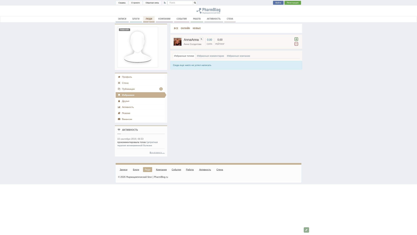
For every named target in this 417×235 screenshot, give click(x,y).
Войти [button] (278, 3)
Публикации (141, 89)
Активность (214, 18)
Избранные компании (238, 56)
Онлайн (185, 28)
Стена (230, 18)
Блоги (135, 18)
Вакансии (126, 119)
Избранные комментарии (210, 56)
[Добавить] (306, 230)
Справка (121, 3)
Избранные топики (184, 56)
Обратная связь (152, 3)
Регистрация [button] (293, 3)
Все (176, 28)
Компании (164, 18)
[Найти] (195, 3)
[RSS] (164, 3)
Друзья (125, 101)
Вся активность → (157, 152)
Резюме (125, 113)
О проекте (135, 3)
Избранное (127, 95)
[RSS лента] (201, 39)
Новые (197, 28)
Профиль (126, 77)
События (182, 18)
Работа (197, 18)
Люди (149, 18)
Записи (122, 18)
